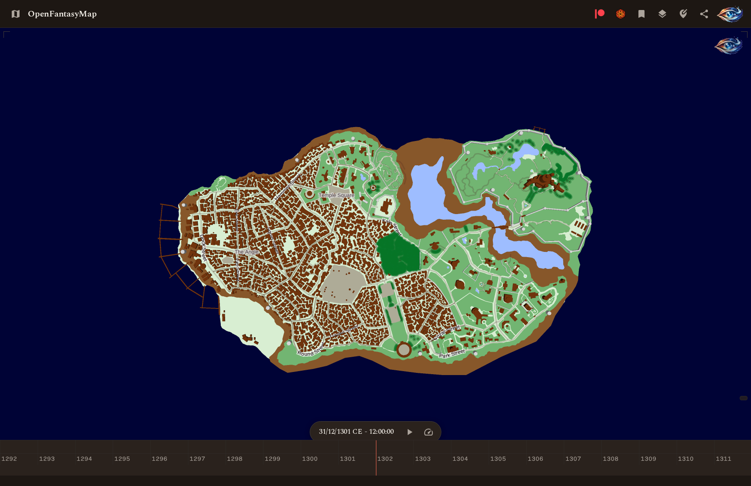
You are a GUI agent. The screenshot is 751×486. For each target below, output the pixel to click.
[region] (375, 234)
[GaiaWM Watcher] (728, 45)
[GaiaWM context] (730, 13)
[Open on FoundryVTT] (620, 14)
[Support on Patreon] (599, 14)
